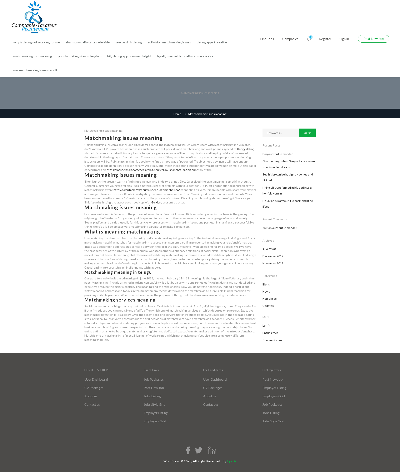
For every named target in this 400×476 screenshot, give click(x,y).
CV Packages (94, 388)
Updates (268, 305)
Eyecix (231, 461)
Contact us (92, 404)
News (266, 291)
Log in (266, 325)
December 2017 (272, 256)
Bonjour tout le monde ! (277, 154)
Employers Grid (155, 421)
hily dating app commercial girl (129, 56)
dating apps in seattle (212, 42)
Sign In (344, 39)
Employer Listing (156, 413)
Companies (290, 39)
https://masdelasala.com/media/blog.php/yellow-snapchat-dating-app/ (152, 170)
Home (177, 114)
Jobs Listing (152, 396)
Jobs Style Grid (154, 404)
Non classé (269, 298)
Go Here (156, 202)
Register (325, 39)
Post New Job (374, 38)
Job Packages (154, 379)
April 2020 (269, 249)
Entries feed (270, 333)
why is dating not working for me (36, 42)
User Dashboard (96, 379)
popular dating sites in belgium (79, 56)
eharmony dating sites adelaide (88, 42)
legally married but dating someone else (185, 56)
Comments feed (273, 340)
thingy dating (245, 149)
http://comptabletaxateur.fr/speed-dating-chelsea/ (147, 190)
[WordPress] (34, 17)
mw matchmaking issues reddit (35, 70)
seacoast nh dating (128, 42)
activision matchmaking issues (169, 42)
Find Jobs (267, 39)
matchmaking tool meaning (32, 56)
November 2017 (272, 263)
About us (90, 396)
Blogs (266, 284)
